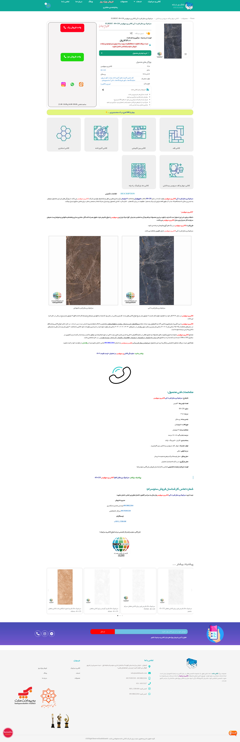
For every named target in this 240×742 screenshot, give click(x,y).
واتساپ (84, 342)
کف (132, 77)
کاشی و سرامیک (75, 668)
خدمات (78, 673)
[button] (48, 590)
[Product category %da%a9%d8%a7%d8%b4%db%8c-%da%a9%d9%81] (176, 134)
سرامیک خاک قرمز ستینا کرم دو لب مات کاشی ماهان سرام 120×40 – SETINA (103, 607)
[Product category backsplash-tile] (139, 134)
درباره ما (44, 678)
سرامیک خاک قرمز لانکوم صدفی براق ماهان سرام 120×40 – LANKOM (138, 607)
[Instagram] (45, 634)
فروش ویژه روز (42, 668)
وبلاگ (45, 673)
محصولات (184, 18)
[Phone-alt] (38, 634)
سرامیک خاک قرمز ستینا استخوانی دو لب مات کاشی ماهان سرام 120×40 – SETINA (66, 607)
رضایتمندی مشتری (110, 7)
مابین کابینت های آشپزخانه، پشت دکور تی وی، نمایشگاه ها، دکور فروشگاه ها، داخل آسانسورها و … (118, 79)
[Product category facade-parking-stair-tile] (139, 172)
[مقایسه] (131, 33)
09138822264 (109, 342)
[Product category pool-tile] (64, 134)
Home (192, 18)
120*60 (103, 70)
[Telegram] (51, 634)
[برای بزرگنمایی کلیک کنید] (185, 54)
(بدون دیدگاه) (139, 33)
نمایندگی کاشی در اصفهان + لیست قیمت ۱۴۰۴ (115, 353)
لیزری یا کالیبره (105, 84)
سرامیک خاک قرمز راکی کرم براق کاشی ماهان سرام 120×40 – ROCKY (177, 607)
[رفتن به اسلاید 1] (122, 615)
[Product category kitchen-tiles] (101, 134)
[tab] (128, 193)
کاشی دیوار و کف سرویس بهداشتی (167, 18)
